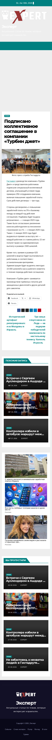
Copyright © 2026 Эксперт (26, 723)
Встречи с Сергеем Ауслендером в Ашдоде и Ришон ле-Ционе (25, 381)
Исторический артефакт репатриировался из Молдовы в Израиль (16, 323)
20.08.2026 (12, 667)
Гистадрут (11, 181)
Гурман (26, 734)
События (8, 729)
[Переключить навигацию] (47, 46)
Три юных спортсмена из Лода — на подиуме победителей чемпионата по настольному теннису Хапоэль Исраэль (35, 329)
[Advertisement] (26, 77)
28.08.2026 (12, 585)
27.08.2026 (12, 640)
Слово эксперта (19, 729)
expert (24, 385)
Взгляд (37, 729)
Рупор (7, 116)
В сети (44, 729)
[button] (38, 46)
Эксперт (9, 26)
